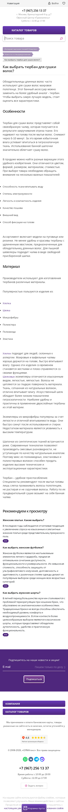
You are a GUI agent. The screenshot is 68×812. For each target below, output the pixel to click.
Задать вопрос (35, 785)
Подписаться (34, 679)
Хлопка (7, 303)
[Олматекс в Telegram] (36, 759)
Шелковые (9, 376)
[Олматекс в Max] (42, 759)
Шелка (6, 310)
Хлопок (7, 353)
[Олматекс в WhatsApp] (25, 759)
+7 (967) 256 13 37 (34, 11)
